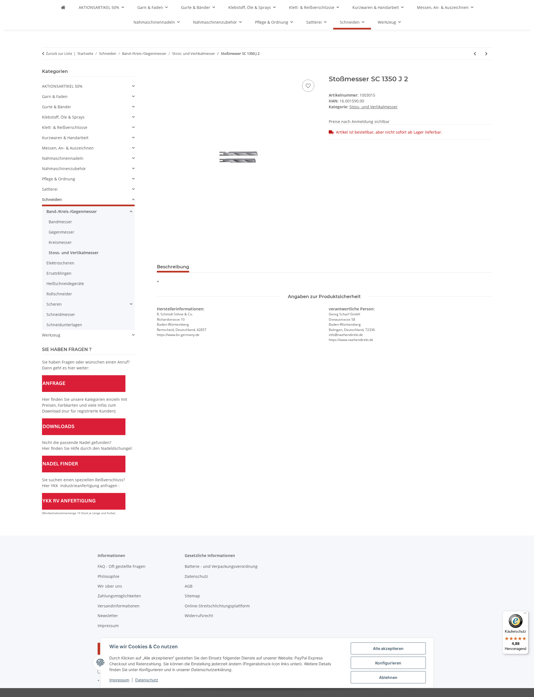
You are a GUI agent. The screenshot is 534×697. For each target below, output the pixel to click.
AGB (188, 586)
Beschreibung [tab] (173, 266)
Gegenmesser (61, 232)
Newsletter (108, 615)
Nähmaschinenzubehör (64, 168)
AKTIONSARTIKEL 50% (62, 86)
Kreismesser (60, 242)
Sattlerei (50, 189)
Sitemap (192, 595)
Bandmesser (60, 221)
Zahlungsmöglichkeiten (119, 595)
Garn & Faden (55, 96)
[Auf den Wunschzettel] (308, 86)
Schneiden (52, 199)
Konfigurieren (388, 663)
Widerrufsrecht (199, 615)
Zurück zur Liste (59, 53)
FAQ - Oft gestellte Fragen (121, 566)
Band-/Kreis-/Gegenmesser (71, 211)
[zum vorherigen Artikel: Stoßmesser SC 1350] (475, 54)
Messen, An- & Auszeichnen (68, 148)
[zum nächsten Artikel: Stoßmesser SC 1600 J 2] (486, 54)
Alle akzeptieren (388, 648)
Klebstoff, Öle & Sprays (63, 117)
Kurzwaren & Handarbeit (65, 137)
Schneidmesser (60, 314)
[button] (88, 86)
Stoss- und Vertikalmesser (373, 106)
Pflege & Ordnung (58, 178)
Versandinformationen (119, 605)
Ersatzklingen (58, 273)
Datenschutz (146, 680)
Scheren (54, 304)
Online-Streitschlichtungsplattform (217, 605)
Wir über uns (110, 586)
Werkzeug (51, 335)
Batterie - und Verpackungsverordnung (221, 566)
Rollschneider (59, 293)
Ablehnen (388, 677)
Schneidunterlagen (64, 324)
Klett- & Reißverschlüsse (64, 127)
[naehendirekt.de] (63, 7)
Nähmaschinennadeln (62, 158)
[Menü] (525, 614)
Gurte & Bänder (56, 106)
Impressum (119, 680)
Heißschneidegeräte (65, 283)
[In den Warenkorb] (161, 72)
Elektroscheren (60, 263)
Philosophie (108, 576)
